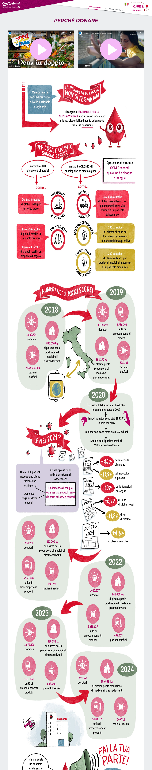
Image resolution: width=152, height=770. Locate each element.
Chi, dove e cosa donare (115, 9)
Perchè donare (95, 7)
